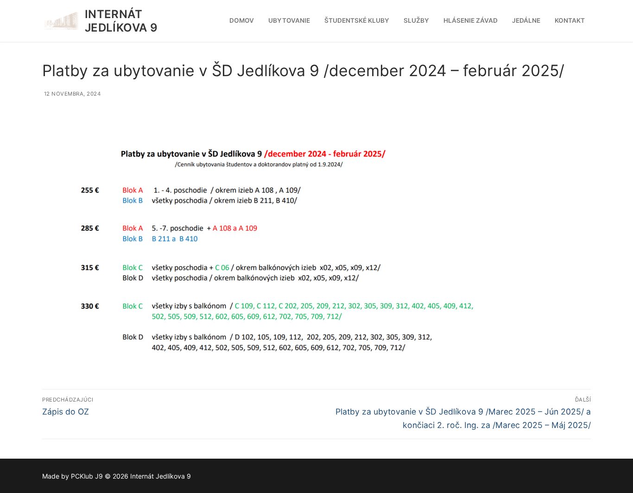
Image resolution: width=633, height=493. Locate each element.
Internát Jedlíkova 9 (121, 20)
